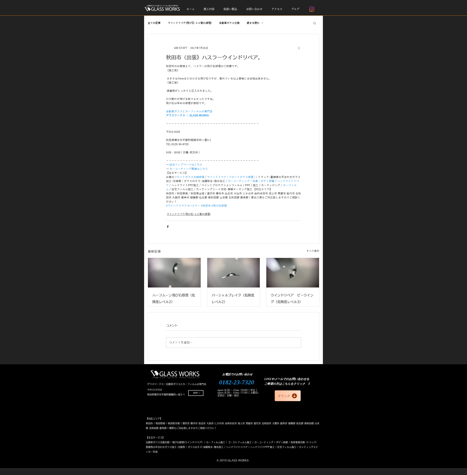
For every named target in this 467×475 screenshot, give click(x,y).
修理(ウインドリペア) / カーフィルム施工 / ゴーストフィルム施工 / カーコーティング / (227, 442)
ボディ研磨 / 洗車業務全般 (290, 442)
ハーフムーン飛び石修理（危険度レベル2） (173, 298)
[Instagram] (311, 9)
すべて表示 (312, 251)
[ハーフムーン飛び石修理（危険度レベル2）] (174, 272)
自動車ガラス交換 (229, 23)
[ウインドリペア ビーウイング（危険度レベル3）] (292, 272)
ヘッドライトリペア (237, 447)
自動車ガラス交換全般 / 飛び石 (162, 442)
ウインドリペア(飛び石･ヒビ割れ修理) (190, 23)
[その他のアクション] (299, 48)
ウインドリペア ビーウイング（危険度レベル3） (292, 298)
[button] (209, 9)
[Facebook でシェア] (167, 226)
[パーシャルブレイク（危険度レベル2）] (233, 272)
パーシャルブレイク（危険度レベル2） (233, 298)
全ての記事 (154, 23)
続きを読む (253, 23)
